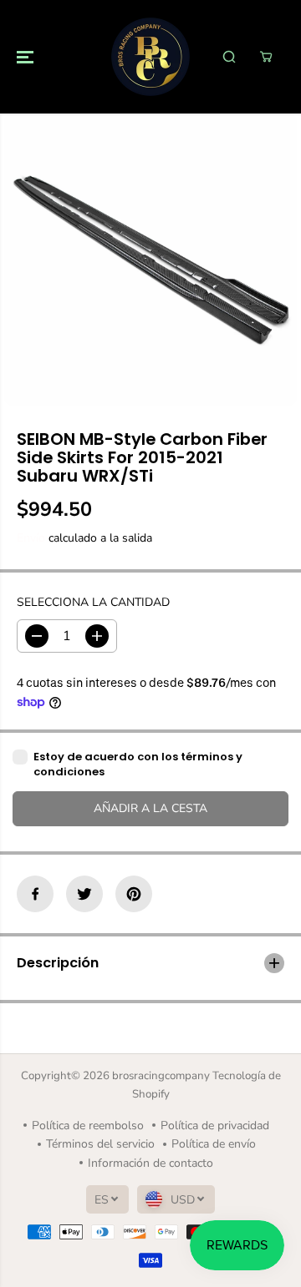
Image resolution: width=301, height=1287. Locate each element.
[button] (27, 57)
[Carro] (265, 56)
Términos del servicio (100, 1144)
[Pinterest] (133, 894)
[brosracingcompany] (150, 56)
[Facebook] (35, 894)
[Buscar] (229, 56)
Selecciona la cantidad (93, 602)
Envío (31, 538)
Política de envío (213, 1144)
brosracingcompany (161, 1075)
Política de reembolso (88, 1125)
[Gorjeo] (84, 894)
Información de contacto (150, 1163)
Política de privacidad (215, 1125)
